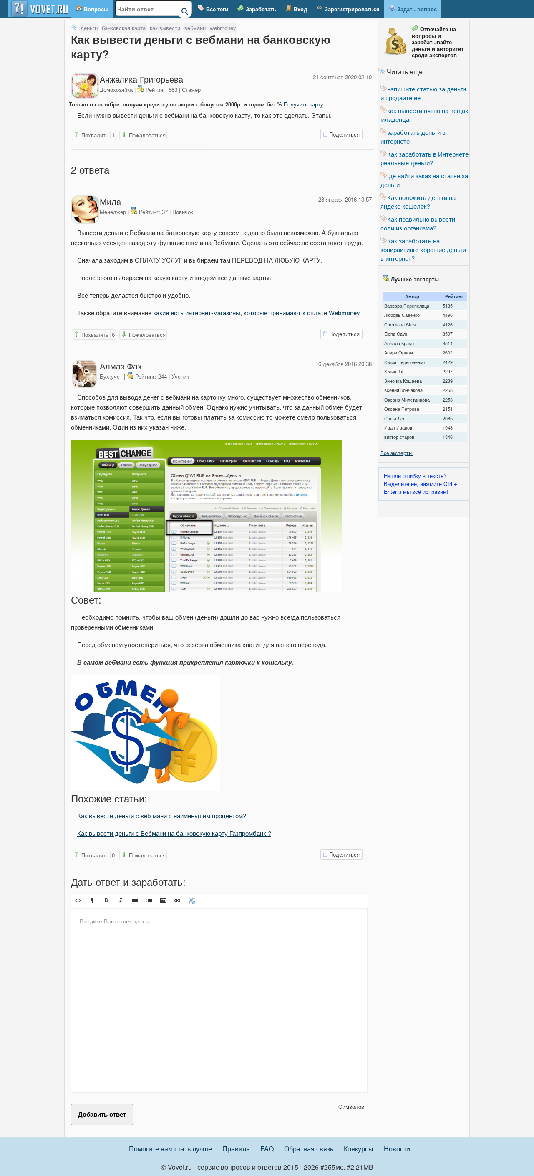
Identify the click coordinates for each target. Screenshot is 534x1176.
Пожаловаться (146, 135)
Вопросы (95, 9)
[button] (78, 900)
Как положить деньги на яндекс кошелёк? (418, 201)
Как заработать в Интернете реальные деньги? (424, 158)
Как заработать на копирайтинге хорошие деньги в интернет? (423, 249)
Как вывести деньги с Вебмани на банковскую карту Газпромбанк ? (174, 833)
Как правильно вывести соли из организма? (417, 223)
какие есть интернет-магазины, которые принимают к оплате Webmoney (256, 312)
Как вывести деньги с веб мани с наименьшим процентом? (161, 815)
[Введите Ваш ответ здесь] (219, 1000)
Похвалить (97, 135)
